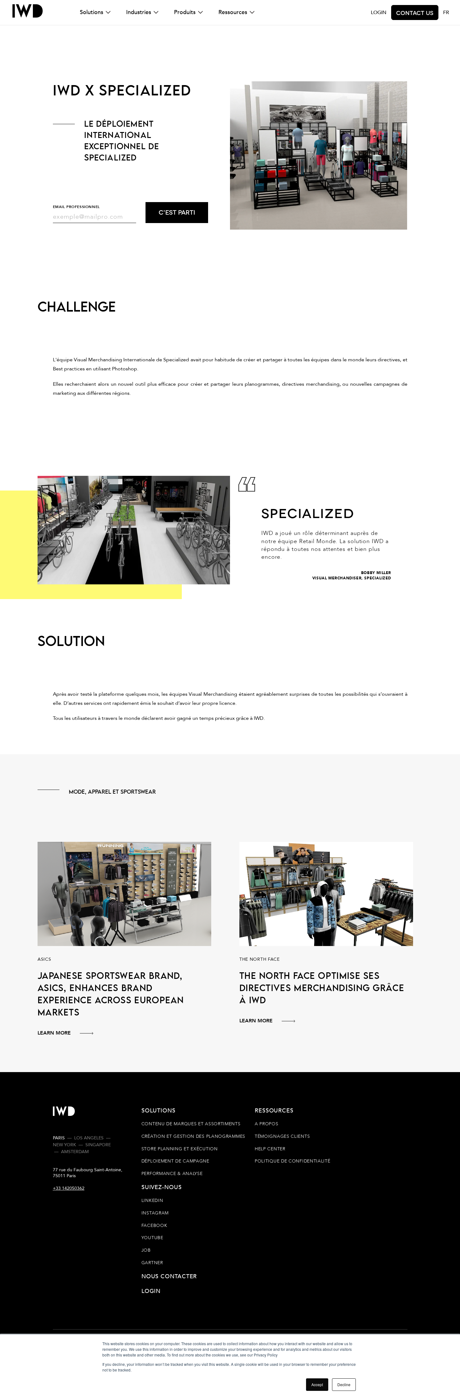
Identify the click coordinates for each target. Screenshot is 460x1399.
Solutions (91, 12)
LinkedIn (152, 1201)
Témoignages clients (282, 1136)
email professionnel (76, 206)
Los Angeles (89, 1138)
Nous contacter (169, 1276)
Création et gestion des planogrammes (193, 1136)
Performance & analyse (172, 1174)
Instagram (155, 1213)
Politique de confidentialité (292, 1161)
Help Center (270, 1149)
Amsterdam (75, 1152)
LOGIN (378, 12)
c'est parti (177, 212)
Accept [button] (317, 1384)
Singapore (98, 1145)
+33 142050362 (68, 1188)
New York (64, 1145)
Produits (185, 12)
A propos (267, 1124)
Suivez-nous (161, 1187)
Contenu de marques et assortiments (191, 1124)
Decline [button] (343, 1384)
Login (151, 1291)
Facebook (154, 1226)
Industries (138, 12)
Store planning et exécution (179, 1149)
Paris (59, 1138)
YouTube (152, 1238)
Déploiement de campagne (175, 1161)
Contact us (414, 12)
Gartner (152, 1263)
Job (146, 1250)
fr (446, 12)
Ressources (232, 12)
